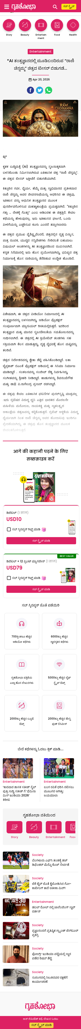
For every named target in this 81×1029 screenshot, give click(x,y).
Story (14, 837)
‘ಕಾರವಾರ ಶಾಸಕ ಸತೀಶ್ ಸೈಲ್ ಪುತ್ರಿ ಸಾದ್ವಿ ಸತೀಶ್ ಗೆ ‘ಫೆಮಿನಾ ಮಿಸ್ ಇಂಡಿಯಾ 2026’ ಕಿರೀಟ (19, 793)
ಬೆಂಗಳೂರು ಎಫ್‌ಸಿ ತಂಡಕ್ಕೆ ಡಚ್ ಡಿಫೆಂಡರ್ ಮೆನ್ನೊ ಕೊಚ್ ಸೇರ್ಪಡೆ (50, 862)
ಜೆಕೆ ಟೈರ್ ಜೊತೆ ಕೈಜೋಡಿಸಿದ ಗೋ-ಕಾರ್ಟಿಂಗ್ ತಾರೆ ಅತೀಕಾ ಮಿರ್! (51, 886)
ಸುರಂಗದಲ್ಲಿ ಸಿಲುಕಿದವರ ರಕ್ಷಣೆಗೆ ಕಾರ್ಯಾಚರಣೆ (50, 979)
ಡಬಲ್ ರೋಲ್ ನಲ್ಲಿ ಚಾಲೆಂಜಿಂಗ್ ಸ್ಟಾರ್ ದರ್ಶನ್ (53, 909)
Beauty (34, 837)
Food (73, 837)
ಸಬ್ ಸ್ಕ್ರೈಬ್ (68, 6)
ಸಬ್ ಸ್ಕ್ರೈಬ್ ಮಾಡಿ (41, 541)
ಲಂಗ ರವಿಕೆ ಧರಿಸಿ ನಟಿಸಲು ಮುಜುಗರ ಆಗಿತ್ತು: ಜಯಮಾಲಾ (59, 791)
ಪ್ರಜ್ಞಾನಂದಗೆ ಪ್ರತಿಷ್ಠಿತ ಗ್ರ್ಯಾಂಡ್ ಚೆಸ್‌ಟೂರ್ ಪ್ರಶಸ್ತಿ (55, 932)
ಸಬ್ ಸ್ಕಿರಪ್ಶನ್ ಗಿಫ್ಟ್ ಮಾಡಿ (25, 529)
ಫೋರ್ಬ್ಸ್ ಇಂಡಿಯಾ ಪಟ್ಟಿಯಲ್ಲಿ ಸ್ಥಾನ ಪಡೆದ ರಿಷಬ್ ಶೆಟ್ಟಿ (51, 956)
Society (38, 855)
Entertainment (40, 51)
